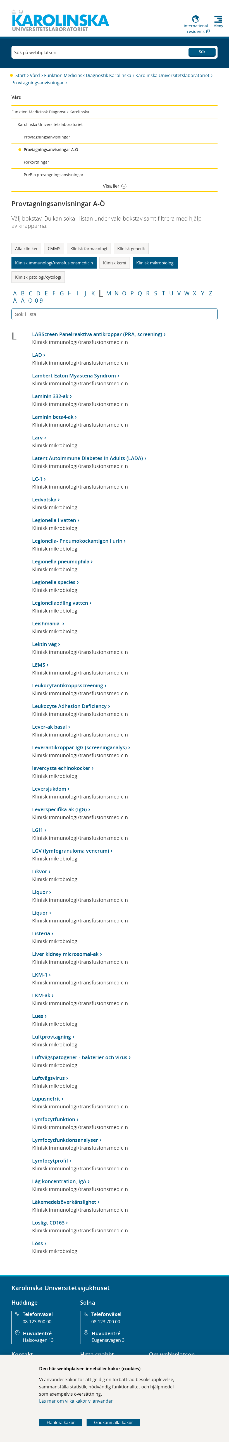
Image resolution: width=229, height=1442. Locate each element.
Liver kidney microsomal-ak (65, 954)
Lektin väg (44, 644)
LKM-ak (41, 995)
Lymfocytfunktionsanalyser (65, 1140)
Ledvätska (44, 499)
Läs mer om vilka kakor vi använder (76, 1401)
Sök (202, 51)
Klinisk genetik (131, 248)
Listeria (41, 933)
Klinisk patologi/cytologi (38, 277)
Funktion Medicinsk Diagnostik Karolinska (87, 75)
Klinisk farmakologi (88, 248)
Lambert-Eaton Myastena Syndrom (74, 375)
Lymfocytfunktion (53, 1119)
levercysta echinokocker (61, 768)
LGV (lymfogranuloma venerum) (70, 850)
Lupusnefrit (46, 1098)
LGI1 (37, 830)
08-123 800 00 (37, 1322)
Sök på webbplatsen (35, 52)
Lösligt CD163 (48, 1222)
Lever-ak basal (49, 726)
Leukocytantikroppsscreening (67, 685)
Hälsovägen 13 (38, 1340)
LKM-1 (39, 974)
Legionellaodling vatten (60, 602)
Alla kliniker (26, 248)
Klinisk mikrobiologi (155, 263)
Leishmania (46, 623)
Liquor (40, 892)
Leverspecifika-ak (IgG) (59, 809)
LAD (37, 354)
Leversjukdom (49, 788)
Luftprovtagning (51, 1036)
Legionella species (53, 582)
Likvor (39, 871)
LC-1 (37, 478)
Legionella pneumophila (60, 561)
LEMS (38, 664)
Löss (37, 1243)
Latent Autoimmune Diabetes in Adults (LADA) (87, 458)
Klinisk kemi (114, 263)
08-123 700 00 (105, 1322)
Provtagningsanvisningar (37, 83)
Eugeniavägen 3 (108, 1340)
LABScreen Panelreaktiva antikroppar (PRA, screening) (97, 334)
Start (20, 75)
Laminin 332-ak (50, 396)
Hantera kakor (61, 1422)
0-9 (39, 300)
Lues (37, 1016)
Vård (35, 75)
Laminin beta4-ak (52, 416)
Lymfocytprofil (50, 1160)
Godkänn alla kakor (113, 1422)
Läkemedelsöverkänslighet (64, 1202)
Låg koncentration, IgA (59, 1181)
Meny (218, 25)
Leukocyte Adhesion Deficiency (69, 706)
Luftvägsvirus (48, 1078)
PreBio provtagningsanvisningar (54, 174)
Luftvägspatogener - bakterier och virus (79, 1057)
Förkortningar (36, 162)
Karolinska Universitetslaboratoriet (172, 75)
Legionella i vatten (54, 520)
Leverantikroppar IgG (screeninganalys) (79, 747)
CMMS (54, 248)
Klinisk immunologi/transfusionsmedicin (54, 263)
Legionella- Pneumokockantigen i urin (77, 540)
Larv (37, 437)
